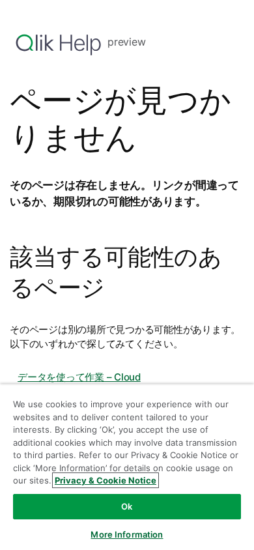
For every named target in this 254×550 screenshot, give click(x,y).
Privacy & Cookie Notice (105, 480)
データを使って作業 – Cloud (79, 377)
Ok (126, 506)
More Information (127, 534)
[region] (127, 467)
